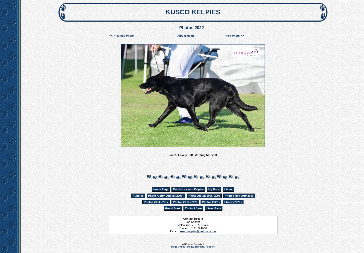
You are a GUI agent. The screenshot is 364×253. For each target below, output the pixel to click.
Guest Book (172, 208)
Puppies (138, 195)
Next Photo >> (234, 35)
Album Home (185, 35)
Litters (228, 189)
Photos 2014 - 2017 (156, 202)
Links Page (213, 208)
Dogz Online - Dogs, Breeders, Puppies (193, 246)
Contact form (193, 208)
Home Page (160, 189)
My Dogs (214, 189)
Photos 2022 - (211, 202)
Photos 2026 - (233, 202)
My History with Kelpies (188, 189)
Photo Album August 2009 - (166, 195)
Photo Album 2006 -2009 (204, 195)
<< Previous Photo (121, 35)
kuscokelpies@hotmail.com (198, 231)
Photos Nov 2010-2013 (239, 195)
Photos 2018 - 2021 (185, 202)
